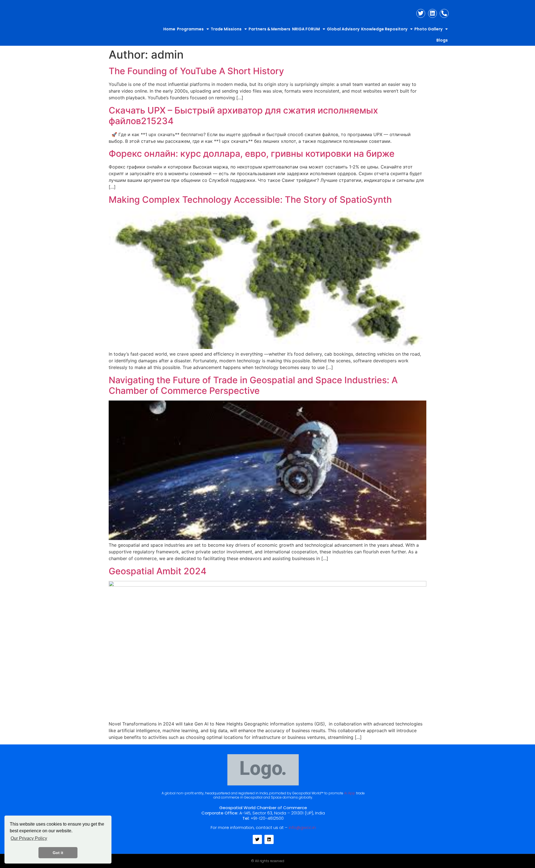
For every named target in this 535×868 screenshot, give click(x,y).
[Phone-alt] (444, 13)
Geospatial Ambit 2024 (157, 571)
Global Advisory (343, 29)
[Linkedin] (432, 13)
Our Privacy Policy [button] (29, 838)
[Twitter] (420, 13)
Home (169, 29)
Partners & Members (269, 29)
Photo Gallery (428, 29)
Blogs (442, 40)
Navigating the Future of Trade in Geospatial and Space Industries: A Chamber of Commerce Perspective (253, 385)
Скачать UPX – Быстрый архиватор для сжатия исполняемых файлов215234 (243, 115)
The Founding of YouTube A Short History (196, 71)
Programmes (190, 29)
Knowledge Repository (384, 29)
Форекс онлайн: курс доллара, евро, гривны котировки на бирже (252, 153)
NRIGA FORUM (306, 29)
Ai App (349, 793)
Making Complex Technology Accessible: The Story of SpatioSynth (250, 199)
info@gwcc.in (302, 827)
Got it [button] (58, 852)
